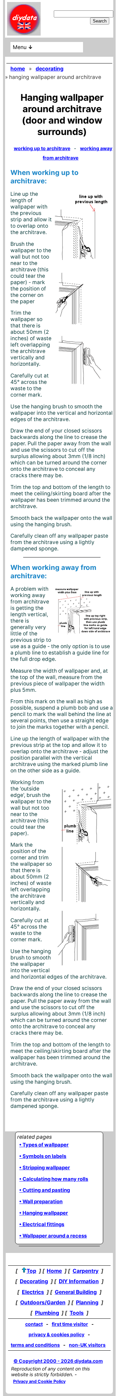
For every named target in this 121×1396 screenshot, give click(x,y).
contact (34, 1324)
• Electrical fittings (41, 1224)
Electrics (33, 1292)
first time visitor (70, 1324)
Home (54, 1271)
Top (31, 1271)
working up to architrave (42, 148)
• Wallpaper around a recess (53, 1236)
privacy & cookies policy (56, 1334)
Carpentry (85, 1271)
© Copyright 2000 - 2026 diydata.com (58, 1361)
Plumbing (47, 1313)
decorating (50, 68)
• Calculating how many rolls (53, 1179)
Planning (87, 1302)
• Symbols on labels (42, 1156)
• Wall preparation (41, 1202)
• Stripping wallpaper (44, 1168)
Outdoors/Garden (43, 1302)
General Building (76, 1292)
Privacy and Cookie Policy (39, 1381)
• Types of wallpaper (44, 1145)
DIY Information (79, 1281)
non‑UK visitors (87, 1345)
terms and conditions (35, 1345)
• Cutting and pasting (44, 1190)
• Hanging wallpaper (43, 1213)
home (17, 68)
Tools (77, 1313)
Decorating (34, 1281)
